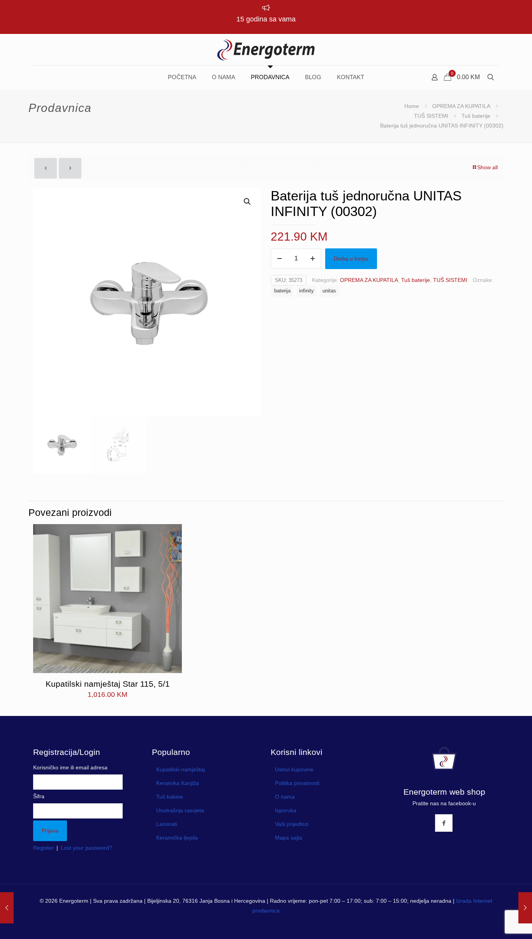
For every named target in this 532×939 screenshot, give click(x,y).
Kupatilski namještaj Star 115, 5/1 (108, 683)
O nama (285, 797)
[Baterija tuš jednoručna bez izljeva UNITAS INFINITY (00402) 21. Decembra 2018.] (525, 907)
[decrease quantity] (279, 258)
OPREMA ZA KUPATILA (461, 106)
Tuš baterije (476, 116)
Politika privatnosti (297, 783)
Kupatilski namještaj (180, 769)
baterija (282, 291)
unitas (329, 291)
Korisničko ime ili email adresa (70, 767)
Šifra (38, 796)
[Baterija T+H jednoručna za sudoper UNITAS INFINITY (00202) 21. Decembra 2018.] (7, 907)
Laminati (166, 824)
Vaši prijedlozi (291, 824)
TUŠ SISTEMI (431, 116)
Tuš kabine (169, 797)
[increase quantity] (312, 258)
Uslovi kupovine (294, 769)
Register (43, 848)
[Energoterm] (266, 49)
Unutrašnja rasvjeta (180, 810)
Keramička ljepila (177, 837)
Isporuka (285, 810)
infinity (306, 291)
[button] (247, 201)
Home (411, 106)
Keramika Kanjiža (177, 783)
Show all (487, 167)
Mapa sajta (288, 837)
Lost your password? (86, 848)
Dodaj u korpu (351, 258)
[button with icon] (444, 823)
